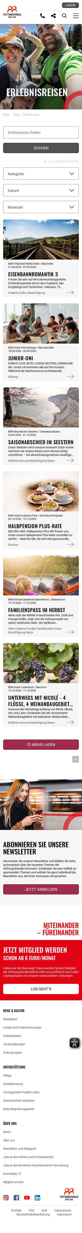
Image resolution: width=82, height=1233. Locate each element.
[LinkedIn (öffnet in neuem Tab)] (37, 1197)
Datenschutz (62, 1210)
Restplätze (10, 1019)
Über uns (9, 1140)
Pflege (7, 1075)
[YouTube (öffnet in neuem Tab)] (27, 1197)
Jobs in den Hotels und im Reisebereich (28, 1157)
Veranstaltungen (14, 1044)
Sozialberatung (13, 1084)
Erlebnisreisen (12, 1036)
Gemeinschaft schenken (18, 1100)
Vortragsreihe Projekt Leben (21, 1092)
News (7, 1132)
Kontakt (16, 1210)
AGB (44, 1210)
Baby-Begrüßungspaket (18, 1109)
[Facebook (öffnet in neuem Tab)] (16, 1197)
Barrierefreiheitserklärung (33, 1214)
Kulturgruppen (12, 1052)
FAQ (31, 1210)
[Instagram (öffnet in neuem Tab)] (6, 1197)
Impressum (64, 1214)
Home (6, 114)
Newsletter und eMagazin (19, 1148)
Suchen (41, 148)
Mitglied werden (13, 1182)
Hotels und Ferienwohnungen (22, 1027)
